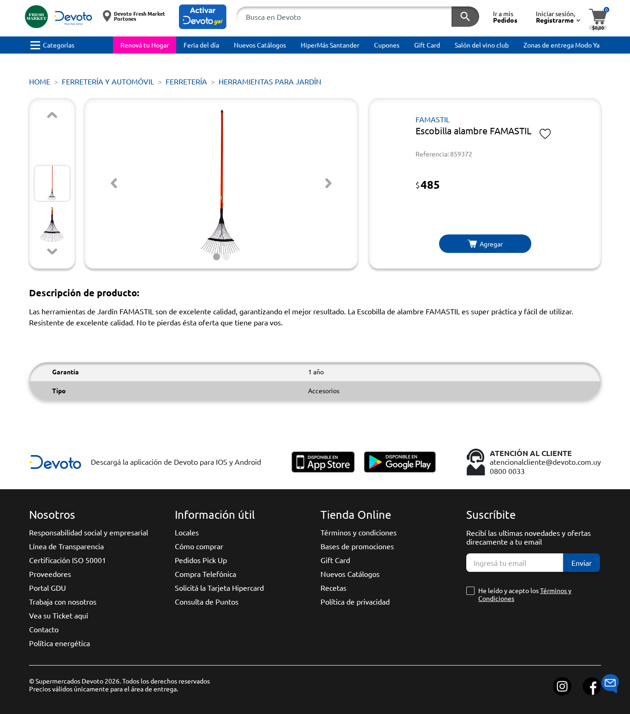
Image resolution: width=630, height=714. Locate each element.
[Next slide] (52, 251)
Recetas (333, 587)
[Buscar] (465, 16)
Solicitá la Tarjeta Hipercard (219, 587)
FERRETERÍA (186, 81)
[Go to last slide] (114, 183)
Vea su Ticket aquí (58, 615)
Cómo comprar (199, 546)
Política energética (59, 643)
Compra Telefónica (205, 573)
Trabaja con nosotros (62, 601)
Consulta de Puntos (206, 601)
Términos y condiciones (359, 532)
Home (39, 81)
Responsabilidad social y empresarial (88, 532)
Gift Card (335, 560)
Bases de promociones (357, 546)
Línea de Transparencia (66, 546)
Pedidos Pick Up (201, 560)
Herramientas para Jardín (270, 81)
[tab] (216, 256)
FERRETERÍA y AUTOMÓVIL (108, 81)
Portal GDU (47, 587)
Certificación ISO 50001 (67, 560)
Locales (187, 532)
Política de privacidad (355, 601)
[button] (202, 17)
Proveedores (50, 573)
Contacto (44, 629)
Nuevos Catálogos (350, 573)
